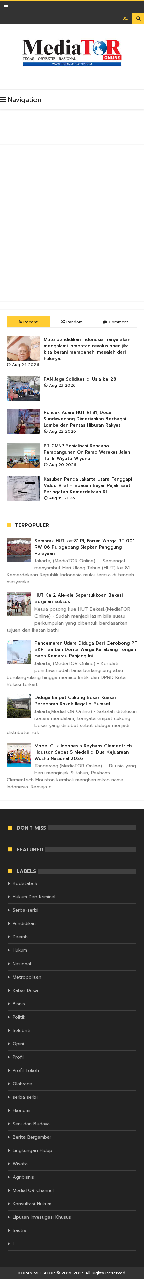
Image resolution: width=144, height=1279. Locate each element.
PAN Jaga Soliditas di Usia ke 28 (80, 379)
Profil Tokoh (26, 1070)
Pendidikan (24, 923)
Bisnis (19, 1004)
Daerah (20, 937)
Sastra (19, 1230)
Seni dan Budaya (31, 1124)
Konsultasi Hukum (32, 1204)
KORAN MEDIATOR (36, 1273)
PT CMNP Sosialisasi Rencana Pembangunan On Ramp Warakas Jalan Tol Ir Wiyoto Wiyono (87, 452)
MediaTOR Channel (33, 1190)
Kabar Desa (25, 990)
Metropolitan (27, 977)
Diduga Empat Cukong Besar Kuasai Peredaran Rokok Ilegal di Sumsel (75, 700)
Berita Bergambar (32, 1137)
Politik (19, 1017)
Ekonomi (21, 1110)
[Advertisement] (72, 223)
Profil (18, 1057)
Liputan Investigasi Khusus (42, 1217)
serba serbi (25, 1097)
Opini (18, 1044)
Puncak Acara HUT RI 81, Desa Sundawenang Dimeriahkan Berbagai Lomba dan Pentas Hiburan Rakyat (85, 418)
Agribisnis (23, 1177)
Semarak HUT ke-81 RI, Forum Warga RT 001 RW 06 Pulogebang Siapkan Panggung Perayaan (84, 547)
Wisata (20, 1164)
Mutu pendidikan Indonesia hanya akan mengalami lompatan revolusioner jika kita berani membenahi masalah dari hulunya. (87, 349)
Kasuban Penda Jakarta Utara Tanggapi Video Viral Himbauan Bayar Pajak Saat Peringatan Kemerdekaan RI (88, 485)
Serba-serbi (25, 910)
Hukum (20, 950)
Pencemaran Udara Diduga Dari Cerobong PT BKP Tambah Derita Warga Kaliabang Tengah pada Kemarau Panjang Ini (85, 649)
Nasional (22, 964)
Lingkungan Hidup (32, 1150)
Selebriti (21, 1030)
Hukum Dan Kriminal (34, 897)
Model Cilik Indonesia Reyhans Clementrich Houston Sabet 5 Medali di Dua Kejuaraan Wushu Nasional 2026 (83, 752)
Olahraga (22, 1084)
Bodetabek (25, 883)
